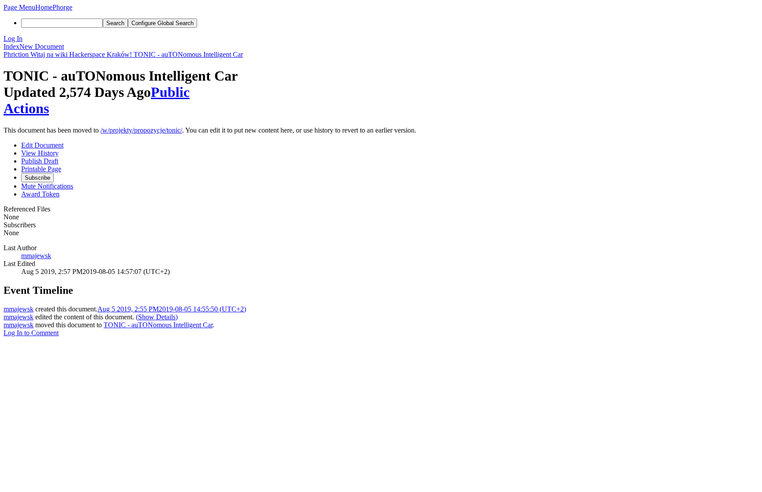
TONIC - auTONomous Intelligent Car (158, 325)
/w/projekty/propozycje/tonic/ (141, 130)
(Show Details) (157, 317)
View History (40, 153)
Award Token (40, 194)
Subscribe (37, 177)
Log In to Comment (31, 333)
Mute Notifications (47, 186)
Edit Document (42, 145)
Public (170, 92)
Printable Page (41, 169)
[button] (19, 7)
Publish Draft (39, 161)
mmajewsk (36, 255)
